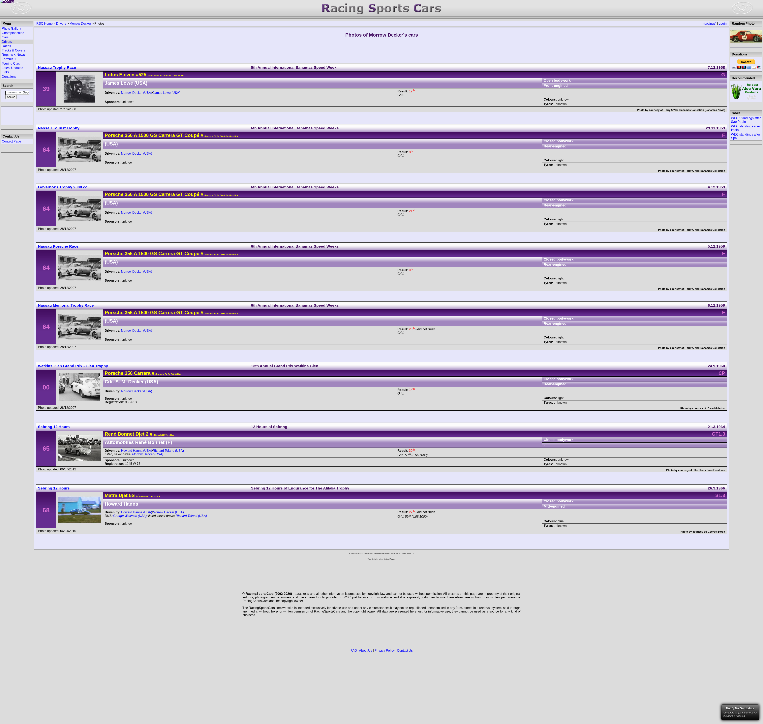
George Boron (716, 531)
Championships (13, 33)
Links (5, 72)
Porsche (114, 135)
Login (723, 23)
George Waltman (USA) (130, 516)
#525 (141, 74)
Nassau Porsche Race (58, 246)
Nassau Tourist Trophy (58, 128)
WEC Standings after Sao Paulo (746, 119)
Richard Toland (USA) (168, 450)
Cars (5, 37)
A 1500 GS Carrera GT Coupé (166, 135)
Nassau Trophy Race (57, 67)
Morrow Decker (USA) (136, 92)
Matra (111, 495)
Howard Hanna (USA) (136, 450)
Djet (123, 495)
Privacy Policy (385, 650)
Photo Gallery (11, 28)
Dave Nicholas (716, 408)
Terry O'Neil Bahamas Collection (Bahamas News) (694, 110)
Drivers (61, 23)
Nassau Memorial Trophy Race (66, 305)
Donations (9, 76)
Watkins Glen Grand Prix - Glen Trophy (73, 366)
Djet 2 (142, 434)
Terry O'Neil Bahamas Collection (705, 170)
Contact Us (405, 650)
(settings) (709, 23)
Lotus (111, 74)
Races (6, 46)
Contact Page (11, 141)
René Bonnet (119, 434)
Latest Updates (12, 68)
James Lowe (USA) (166, 92)
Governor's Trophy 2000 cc (62, 187)
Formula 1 (9, 59)
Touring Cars (11, 63)
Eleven (127, 74)
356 (129, 135)
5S (131, 495)
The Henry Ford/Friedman (709, 470)
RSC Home (44, 23)
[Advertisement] (17, 115)
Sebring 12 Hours (54, 427)
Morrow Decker (80, 23)
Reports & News (13, 54)
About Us (365, 650)
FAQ (354, 650)
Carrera (141, 373)
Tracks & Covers (13, 50)
